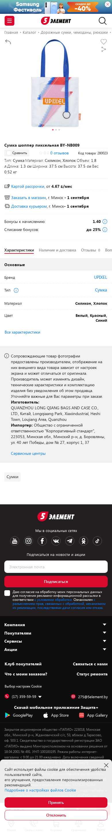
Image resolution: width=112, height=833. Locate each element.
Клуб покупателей (23, 664)
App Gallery (97, 715)
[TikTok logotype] (97, 541)
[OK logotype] (83, 541)
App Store (60, 715)
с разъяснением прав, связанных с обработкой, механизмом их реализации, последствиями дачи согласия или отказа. (59, 603)
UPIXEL (100, 277)
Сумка (101, 290)
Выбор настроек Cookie (23, 686)
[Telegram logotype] (69, 541)
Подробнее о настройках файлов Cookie (40, 790)
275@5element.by (93, 696)
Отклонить (56, 815)
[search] (101, 20)
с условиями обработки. (53, 599)
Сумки (12, 476)
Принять (56, 802)
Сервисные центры (28, 453)
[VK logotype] (56, 541)
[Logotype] (56, 21)
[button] (53, 130)
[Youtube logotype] (14, 541)
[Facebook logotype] (42, 541)
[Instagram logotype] (28, 541)
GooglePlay (23, 715)
